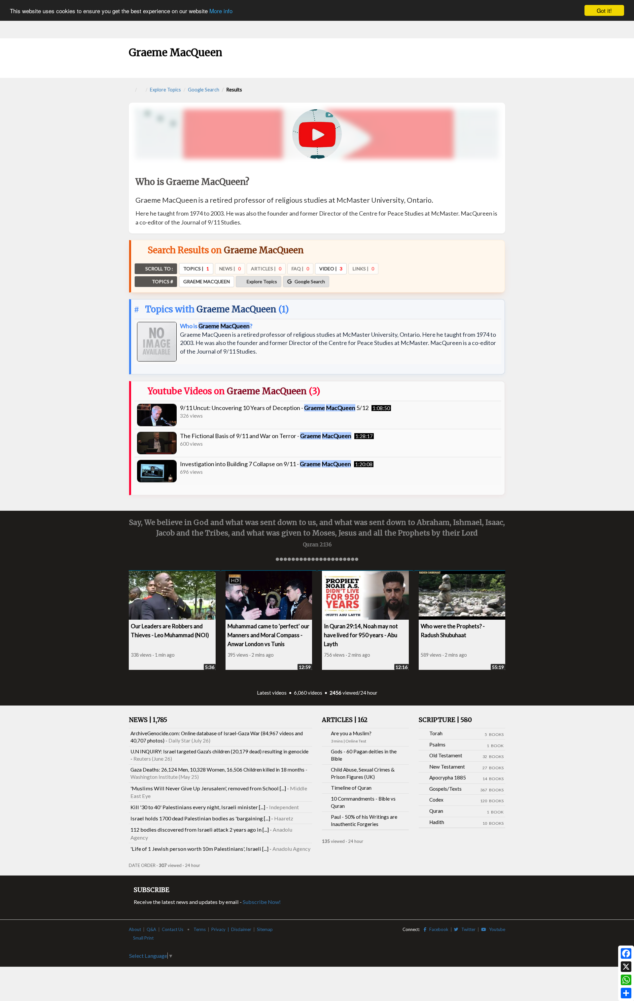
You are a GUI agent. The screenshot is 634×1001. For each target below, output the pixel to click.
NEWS (148, 720)
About (135, 929)
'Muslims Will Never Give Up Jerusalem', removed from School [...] (208, 788)
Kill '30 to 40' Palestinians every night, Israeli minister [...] (197, 807)
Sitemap (265, 929)
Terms (200, 929)
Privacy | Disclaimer (231, 929)
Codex (436, 800)
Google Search (203, 89)
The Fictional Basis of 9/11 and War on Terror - (265, 435)
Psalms (437, 744)
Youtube (495, 929)
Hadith (436, 822)
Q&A (151, 929)
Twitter (467, 929)
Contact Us (172, 929)
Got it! (604, 10)
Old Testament (445, 755)
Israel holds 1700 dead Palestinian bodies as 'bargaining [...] (200, 818)
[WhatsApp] (626, 979)
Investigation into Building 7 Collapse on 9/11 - (265, 463)
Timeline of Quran (351, 788)
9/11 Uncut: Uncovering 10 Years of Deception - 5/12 (274, 407)
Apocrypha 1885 (447, 777)
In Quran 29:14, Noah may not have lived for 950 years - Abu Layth (361, 635)
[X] (626, 966)
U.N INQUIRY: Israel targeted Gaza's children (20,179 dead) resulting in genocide (219, 751)
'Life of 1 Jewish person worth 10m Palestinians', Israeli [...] (199, 849)
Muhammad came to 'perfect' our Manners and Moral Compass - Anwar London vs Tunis (268, 635)
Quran (436, 811)
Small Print (144, 938)
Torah (435, 733)
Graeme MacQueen (236, 309)
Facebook (437, 929)
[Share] (626, 993)
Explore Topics (165, 89)
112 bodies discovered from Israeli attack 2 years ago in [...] (199, 829)
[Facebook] (626, 953)
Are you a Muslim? (351, 733)
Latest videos (272, 693)
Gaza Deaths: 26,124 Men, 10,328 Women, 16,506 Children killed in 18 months (217, 770)
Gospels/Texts (445, 789)
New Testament (447, 767)
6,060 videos (308, 693)
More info (220, 11)
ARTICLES (345, 720)
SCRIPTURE (445, 720)
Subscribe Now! (262, 902)
